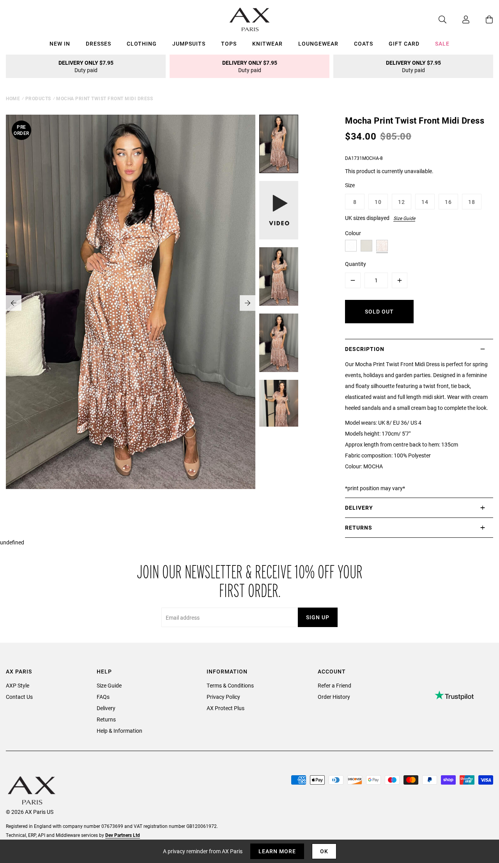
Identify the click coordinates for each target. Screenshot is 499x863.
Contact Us (19, 696)
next (247, 303)
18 (471, 202)
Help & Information (119, 730)
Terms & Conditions (230, 685)
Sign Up (317, 617)
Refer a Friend (334, 685)
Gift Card (404, 43)
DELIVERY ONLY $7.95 (85, 66)
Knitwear (267, 43)
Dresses (98, 43)
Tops (229, 43)
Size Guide (404, 218)
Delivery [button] (359, 507)
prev (13, 303)
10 (378, 202)
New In (60, 43)
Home (13, 98)
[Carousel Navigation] (130, 303)
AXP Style (17, 685)
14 (424, 202)
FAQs (103, 696)
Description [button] (364, 349)
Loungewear (318, 43)
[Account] (458, 19)
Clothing (142, 43)
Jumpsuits (188, 43)
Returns (106, 719)
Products (38, 98)
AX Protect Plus (225, 708)
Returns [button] (358, 527)
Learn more (277, 851)
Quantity (355, 264)
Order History (334, 696)
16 (448, 202)
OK (324, 851)
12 (401, 202)
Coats (363, 43)
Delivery (106, 708)
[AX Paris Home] (250, 19)
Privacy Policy (223, 696)
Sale (442, 43)
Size (350, 185)
